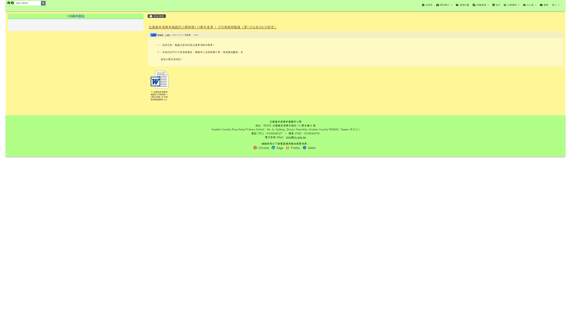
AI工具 (530, 5)
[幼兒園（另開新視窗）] (12, 3)
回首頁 (429, 5)
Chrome (264, 147)
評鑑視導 (481, 5)
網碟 (545, 5)
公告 (154, 35)
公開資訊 (512, 5)
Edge (280, 147)
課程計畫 (464, 5)
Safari (311, 147)
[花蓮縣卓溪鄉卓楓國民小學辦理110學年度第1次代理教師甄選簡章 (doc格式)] (159, 80)
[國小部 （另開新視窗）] (8, 3)
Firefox (295, 147)
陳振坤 (160, 35)
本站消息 (158, 16)
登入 (554, 5)
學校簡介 (445, 5)
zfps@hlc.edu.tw (296, 137)
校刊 (497, 5)
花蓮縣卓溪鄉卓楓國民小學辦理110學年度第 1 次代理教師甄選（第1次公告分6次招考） (213, 27)
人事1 (167, 35)
